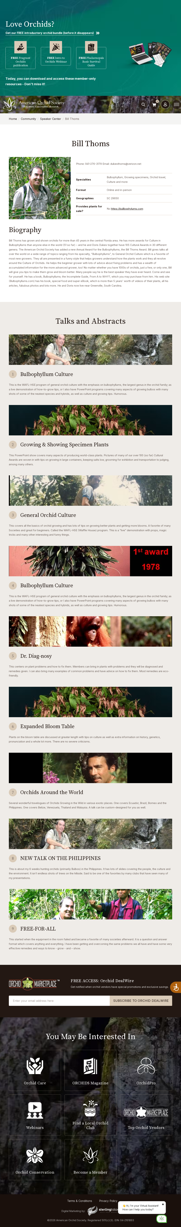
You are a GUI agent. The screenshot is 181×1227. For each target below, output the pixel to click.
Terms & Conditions (79, 1201)
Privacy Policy (108, 1201)
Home (13, 119)
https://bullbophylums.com (127, 208)
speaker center (50, 119)
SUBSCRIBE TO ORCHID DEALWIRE (141, 1000)
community (28, 119)
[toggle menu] (176, 104)
